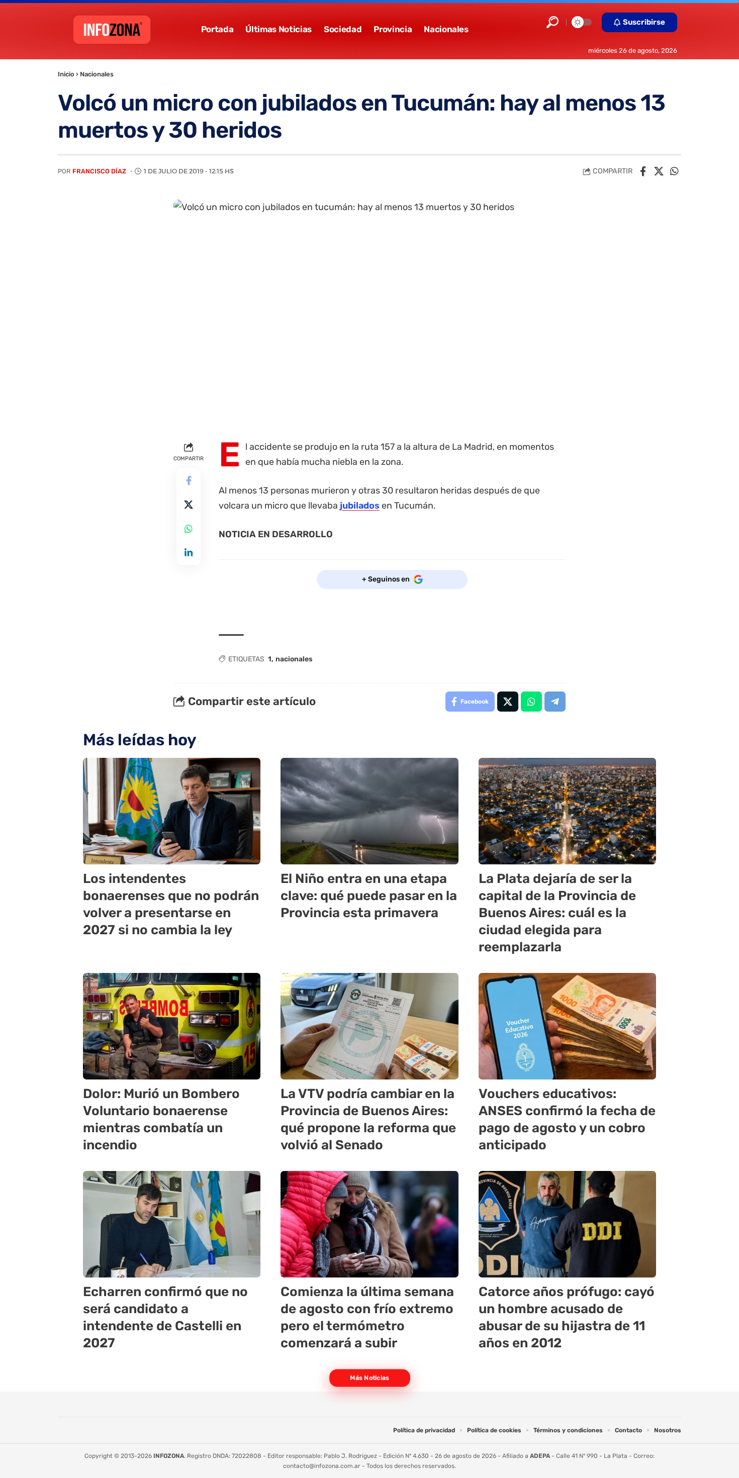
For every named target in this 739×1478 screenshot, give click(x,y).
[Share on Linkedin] (188, 553)
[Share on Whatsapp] (674, 171)
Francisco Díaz (99, 171)
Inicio (66, 74)
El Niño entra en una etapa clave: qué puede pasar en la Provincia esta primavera (369, 896)
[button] (552, 22)
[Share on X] (659, 171)
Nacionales (97, 74)
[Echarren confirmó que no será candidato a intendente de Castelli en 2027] (171, 1224)
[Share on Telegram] (555, 702)
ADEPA (540, 1455)
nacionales (294, 659)
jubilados (360, 505)
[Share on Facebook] (643, 171)
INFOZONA (168, 1455)
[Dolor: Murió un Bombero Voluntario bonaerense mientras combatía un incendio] (171, 1026)
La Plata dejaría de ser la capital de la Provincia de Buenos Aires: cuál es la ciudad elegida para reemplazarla (557, 912)
